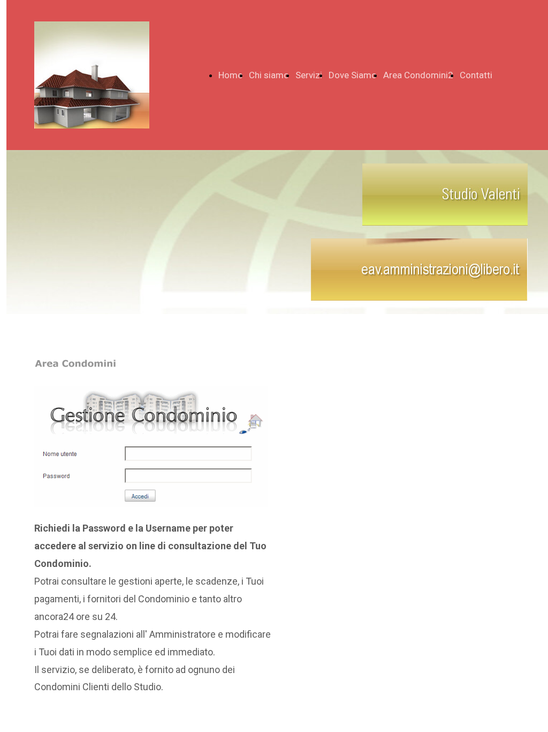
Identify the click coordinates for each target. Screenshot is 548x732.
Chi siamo (269, 75)
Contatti (476, 75)
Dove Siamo (353, 75)
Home (230, 75)
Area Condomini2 (418, 75)
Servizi (308, 75)
